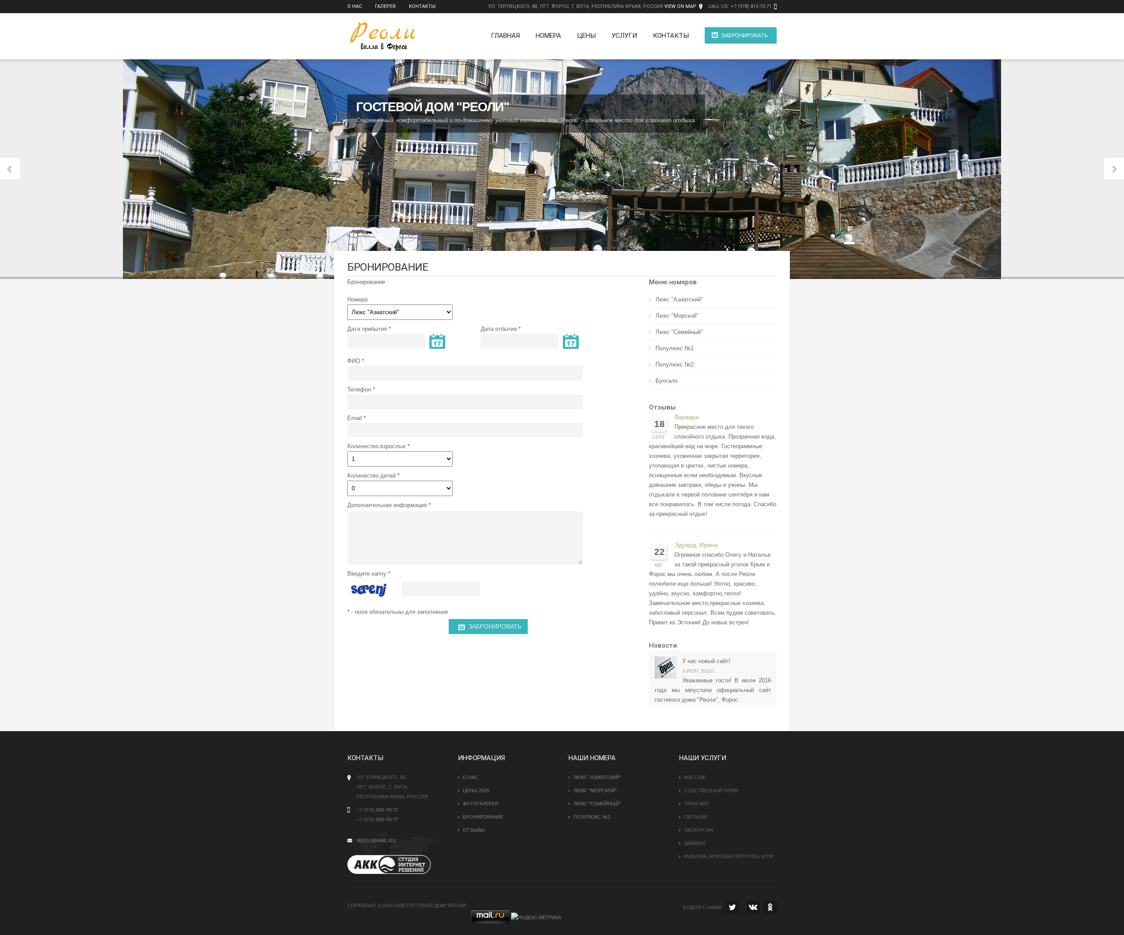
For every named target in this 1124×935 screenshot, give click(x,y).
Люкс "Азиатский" (679, 299)
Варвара (686, 417)
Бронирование (483, 816)
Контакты (422, 6)
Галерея (385, 6)
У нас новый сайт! (706, 661)
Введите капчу (366, 573)
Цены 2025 (476, 790)
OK (770, 907)
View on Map (680, 6)
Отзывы (662, 407)
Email (354, 418)
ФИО (353, 361)
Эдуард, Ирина (696, 545)
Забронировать (744, 35)
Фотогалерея (480, 803)
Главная (505, 36)
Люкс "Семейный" (679, 332)
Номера (548, 36)
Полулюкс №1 (675, 348)
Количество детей (371, 475)
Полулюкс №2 (675, 364)
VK (753, 907)
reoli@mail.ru (376, 840)
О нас (354, 6)
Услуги (624, 36)
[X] (732, 907)
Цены (586, 36)
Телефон (359, 389)
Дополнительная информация (387, 505)
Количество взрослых (376, 446)
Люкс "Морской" (677, 315)
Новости (663, 645)
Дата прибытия (367, 329)
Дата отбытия (499, 329)
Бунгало (666, 380)
